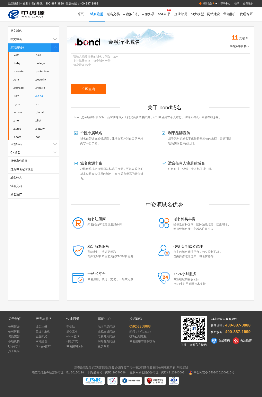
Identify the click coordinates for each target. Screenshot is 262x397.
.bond (39, 96)
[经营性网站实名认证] (155, 381)
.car (37, 136)
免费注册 (248, 3)
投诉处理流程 (138, 336)
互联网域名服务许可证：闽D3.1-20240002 (157, 372)
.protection (42, 71)
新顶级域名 (17, 47)
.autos (17, 128)
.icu (37, 104)
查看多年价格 (238, 46)
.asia (38, 55)
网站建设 (213, 14)
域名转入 (16, 177)
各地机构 (14, 341)
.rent (16, 79)
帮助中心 (225, 3)
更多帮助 (103, 346)
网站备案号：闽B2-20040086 (107, 372)
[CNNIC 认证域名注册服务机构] (94, 381)
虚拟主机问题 (106, 331)
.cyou (16, 104)
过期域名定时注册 (21, 169)
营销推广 (229, 14)
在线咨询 (224, 340)
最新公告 (208, 3)
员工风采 (14, 351)
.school (17, 112)
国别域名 (16, 144)
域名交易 (113, 14)
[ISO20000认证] (174, 381)
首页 (80, 14)
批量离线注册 (19, 160)
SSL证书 (164, 14)
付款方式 (72, 341)
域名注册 (96, 14)
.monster (19, 71)
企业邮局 (180, 14)
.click (38, 120)
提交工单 (72, 331)
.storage (18, 87)
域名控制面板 (75, 346)
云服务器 (148, 14)
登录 (236, 3)
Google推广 (43, 346)
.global (39, 112)
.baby (16, 63)
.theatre (40, 87)
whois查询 (72, 336)
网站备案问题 (106, 341)
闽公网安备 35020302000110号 (214, 372)
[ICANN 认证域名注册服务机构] (112, 381)
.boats (17, 136)
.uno (16, 120)
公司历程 (14, 331)
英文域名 (16, 30)
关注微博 (246, 340)
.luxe (16, 96)
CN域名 (15, 152)
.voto (16, 55)
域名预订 (16, 194)
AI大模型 (197, 14)
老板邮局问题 (106, 336)
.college (40, 63)
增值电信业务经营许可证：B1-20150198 (58, 372)
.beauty (40, 128)
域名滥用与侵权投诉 (142, 341)
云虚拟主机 (130, 14)
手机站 (70, 326)
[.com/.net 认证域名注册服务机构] (131, 381)
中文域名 (16, 39)
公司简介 (14, 326)
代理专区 (246, 14)
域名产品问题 (106, 326)
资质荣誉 (14, 336)
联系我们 (14, 346)
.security (40, 79)
